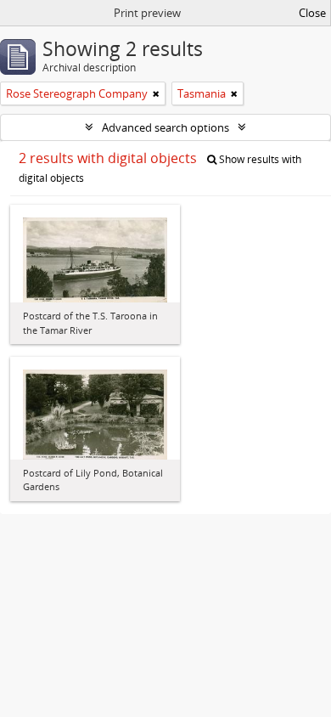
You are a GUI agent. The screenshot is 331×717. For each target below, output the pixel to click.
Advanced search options (165, 127)
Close (312, 12)
